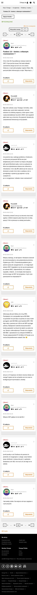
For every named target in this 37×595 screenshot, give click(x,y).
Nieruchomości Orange (7, 589)
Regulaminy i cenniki (7, 544)
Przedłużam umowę (6, 542)
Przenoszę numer (6, 540)
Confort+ (4, 581)
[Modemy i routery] (15, 29)
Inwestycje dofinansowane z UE (9, 591)
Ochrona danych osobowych (20, 586)
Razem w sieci (5, 575)
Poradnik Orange (12, 581)
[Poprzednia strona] (4, 34)
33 (22, 34)
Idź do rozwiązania (30, 26)
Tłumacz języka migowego (23, 578)
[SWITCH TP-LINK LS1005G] (23, 29)
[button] (33, 42)
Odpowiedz (28, 81)
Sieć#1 (11, 573)
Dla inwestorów (5, 553)
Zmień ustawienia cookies (17, 575)
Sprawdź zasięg (23, 542)
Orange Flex (4, 573)
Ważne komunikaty (6, 583)
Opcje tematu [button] (7, 16)
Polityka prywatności (6, 586)
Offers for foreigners (19, 589)
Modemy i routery (26, 7)
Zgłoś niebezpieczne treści (8, 578)
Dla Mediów (4, 555)
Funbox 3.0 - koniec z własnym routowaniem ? (15, 53)
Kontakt (20, 553)
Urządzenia (16, 7)
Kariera (20, 555)
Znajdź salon (22, 540)
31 (14, 34)
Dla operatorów (5, 551)
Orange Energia (22, 581)
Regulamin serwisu (17, 583)
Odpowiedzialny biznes (21, 573)
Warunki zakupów (29, 583)
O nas (20, 551)
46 (29, 34)
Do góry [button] (5, 531)
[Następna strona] (32, 34)
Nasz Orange (7, 7)
